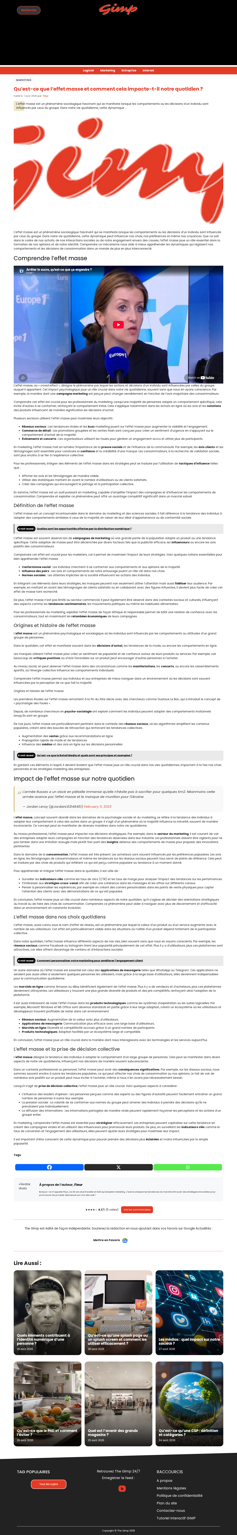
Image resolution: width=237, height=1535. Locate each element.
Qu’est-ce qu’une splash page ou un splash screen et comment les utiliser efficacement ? (118, 1339)
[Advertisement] (118, 42)
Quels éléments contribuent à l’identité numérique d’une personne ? (43, 1339)
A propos (164, 1480)
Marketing (107, 70)
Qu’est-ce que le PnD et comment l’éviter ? (47, 1432)
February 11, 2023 (97, 806)
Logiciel (88, 70)
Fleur (46, 96)
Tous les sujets (48, 1484)
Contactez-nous (171, 1510)
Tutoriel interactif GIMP (176, 1518)
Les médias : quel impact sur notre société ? (189, 1341)
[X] (118, 1167)
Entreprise (129, 70)
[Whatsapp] (187, 1167)
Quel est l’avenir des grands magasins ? (113, 1432)
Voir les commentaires (137, 1209)
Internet (148, 70)
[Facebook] (49, 1167)
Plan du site (167, 1503)
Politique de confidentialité (179, 1495)
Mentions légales (171, 1488)
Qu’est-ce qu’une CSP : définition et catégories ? (188, 1432)
